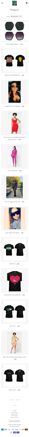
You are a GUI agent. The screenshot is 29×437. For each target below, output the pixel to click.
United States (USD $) (14, 421)
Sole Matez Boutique (16, 424)
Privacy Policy (14, 413)
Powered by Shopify (14, 426)
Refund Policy (14, 415)
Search (14, 410)
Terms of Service (14, 417)
